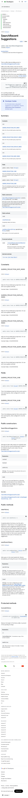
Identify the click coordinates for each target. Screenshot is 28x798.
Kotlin (21, 41)
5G (1, 703)
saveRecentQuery (7, 229)
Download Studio (4, 748)
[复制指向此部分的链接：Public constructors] (18, 423)
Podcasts (3, 686)
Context (19, 198)
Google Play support (5, 761)
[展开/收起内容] (7, 14)
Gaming (3, 692)
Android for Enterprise (6, 675)
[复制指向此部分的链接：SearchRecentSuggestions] (18, 428)
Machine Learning (5, 694)
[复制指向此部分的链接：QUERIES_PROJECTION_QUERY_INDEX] (2, 349)
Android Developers (5, 11)
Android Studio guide (5, 742)
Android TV (3, 717)
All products (4, 780)
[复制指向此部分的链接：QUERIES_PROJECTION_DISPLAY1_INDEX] (6, 297)
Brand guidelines (14, 785)
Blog (2, 684)
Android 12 (3, 734)
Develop (12, 11)
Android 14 (3, 730)
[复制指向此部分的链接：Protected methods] (17, 603)
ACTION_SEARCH (22, 76)
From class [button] (10, 257)
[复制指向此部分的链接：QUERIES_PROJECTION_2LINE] (21, 400)
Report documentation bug (7, 759)
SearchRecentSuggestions (9, 198)
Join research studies (5, 763)
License (7, 785)
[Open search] (19, 1)
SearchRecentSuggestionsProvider (10, 64)
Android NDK (4, 751)
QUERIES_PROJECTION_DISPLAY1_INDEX (12, 137)
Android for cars (4, 715)
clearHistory (6, 220)
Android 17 (3, 723)
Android (3, 673)
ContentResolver (21, 243)
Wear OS (3, 711)
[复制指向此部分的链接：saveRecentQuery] (13, 542)
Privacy (2, 701)
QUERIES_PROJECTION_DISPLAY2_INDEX (12, 146)
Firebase (3, 776)
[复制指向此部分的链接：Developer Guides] (18, 101)
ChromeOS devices (5, 713)
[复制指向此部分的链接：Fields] (7, 373)
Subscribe (18, 791)
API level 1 (7, 31)
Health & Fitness (4, 696)
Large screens (4, 708)
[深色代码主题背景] (24, 83)
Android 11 (3, 736)
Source (2, 679)
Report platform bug (5, 756)
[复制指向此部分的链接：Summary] (9, 116)
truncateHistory (12, 243)
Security (3, 677)
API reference (6, 6)
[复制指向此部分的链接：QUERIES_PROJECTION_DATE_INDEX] (2, 271)
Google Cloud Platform (6, 778)
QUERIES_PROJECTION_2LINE (9, 183)
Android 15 (3, 727)
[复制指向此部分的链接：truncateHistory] (12, 608)
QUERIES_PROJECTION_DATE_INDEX (11, 127)
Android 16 (3, 725)
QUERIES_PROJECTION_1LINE (9, 171)
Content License (14, 656)
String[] (16, 167)
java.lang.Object (4, 51)
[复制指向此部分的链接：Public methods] (14, 505)
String (4, 199)
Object (8, 47)
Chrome (3, 774)
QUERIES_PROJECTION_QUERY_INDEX (11, 156)
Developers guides (5, 744)
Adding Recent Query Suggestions (13, 107)
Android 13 (3, 732)
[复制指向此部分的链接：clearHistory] (10, 509)
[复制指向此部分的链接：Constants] (10, 265)
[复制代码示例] (26, 83)
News (2, 682)
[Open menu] (2, 1)
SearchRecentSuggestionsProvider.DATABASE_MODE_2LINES (13, 585)
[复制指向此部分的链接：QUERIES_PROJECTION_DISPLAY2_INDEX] (6, 323)
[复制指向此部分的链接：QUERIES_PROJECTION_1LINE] (21, 378)
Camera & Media (4, 698)
